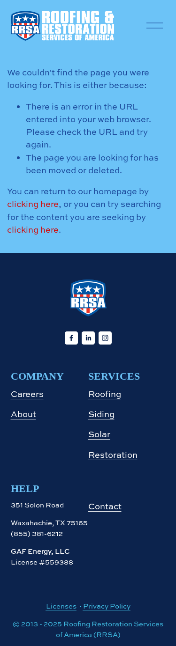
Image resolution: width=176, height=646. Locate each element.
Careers (27, 394)
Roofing (104, 394)
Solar (99, 434)
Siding (101, 414)
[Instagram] (105, 338)
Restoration (113, 455)
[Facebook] (71, 338)
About (23, 414)
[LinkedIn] (88, 338)
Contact (105, 506)
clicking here (33, 204)
